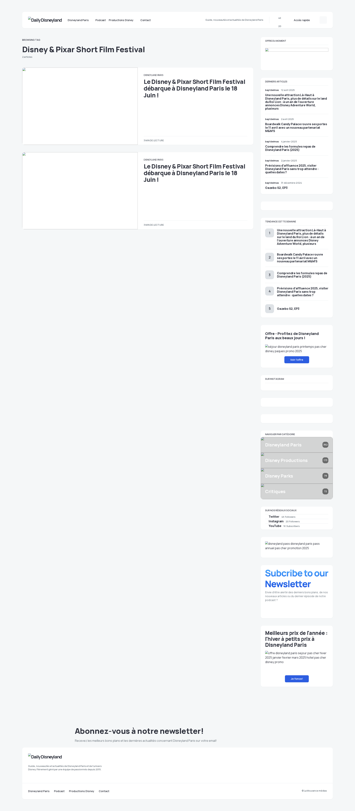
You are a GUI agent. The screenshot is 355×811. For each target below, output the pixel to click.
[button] (316, 20)
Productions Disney (81, 791)
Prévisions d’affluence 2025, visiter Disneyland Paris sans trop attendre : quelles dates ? (292, 168)
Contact (104, 791)
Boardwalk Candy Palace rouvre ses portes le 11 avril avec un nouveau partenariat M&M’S (296, 127)
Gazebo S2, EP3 (276, 188)
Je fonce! (297, 678)
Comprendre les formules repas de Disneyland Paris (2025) (290, 148)
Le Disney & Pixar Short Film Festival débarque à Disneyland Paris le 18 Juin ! (194, 88)
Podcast (59, 791)
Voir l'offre (296, 359)
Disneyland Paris (153, 75)
